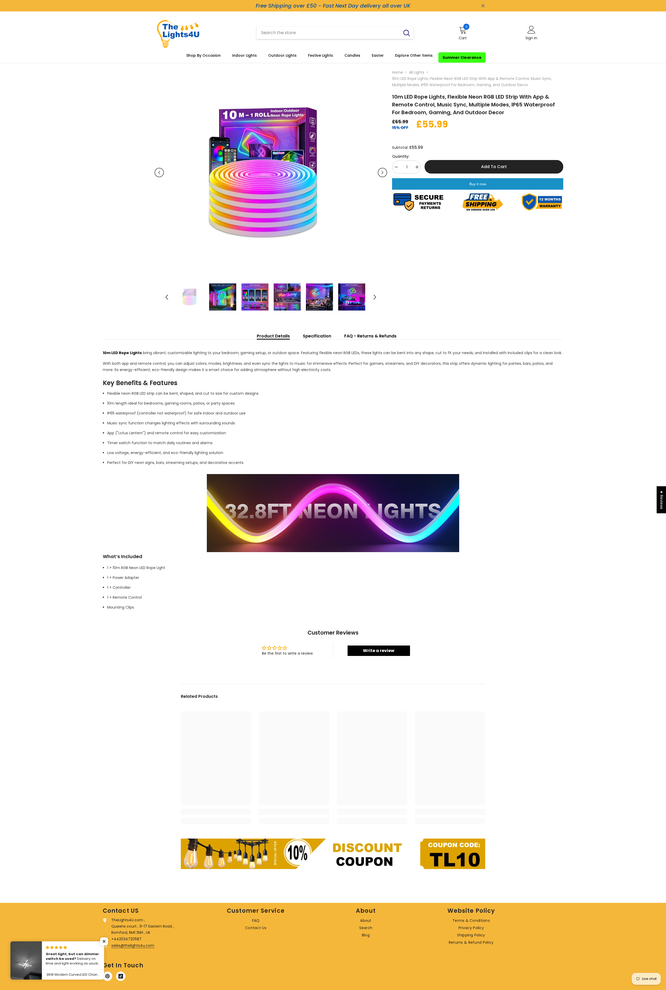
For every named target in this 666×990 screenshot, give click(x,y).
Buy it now (477, 184)
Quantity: (400, 156)
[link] (216, 812)
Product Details (273, 336)
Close (483, 6)
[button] (159, 172)
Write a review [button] (378, 651)
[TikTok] (120, 976)
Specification (317, 336)
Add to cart (494, 167)
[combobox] (328, 33)
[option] (271, 172)
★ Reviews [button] (661, 499)
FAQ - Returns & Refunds (370, 336)
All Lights (416, 72)
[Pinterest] (107, 976)
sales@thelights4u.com (132, 945)
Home (397, 72)
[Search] (335, 33)
